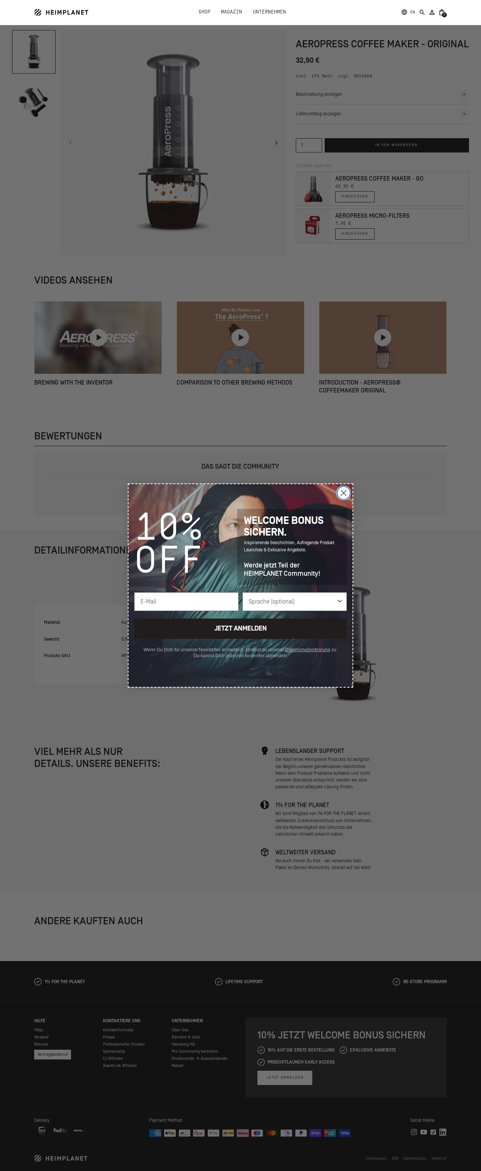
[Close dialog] (343, 492)
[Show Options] (339, 602)
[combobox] (292, 602)
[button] (412, 12)
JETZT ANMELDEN (241, 628)
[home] (61, 12)
